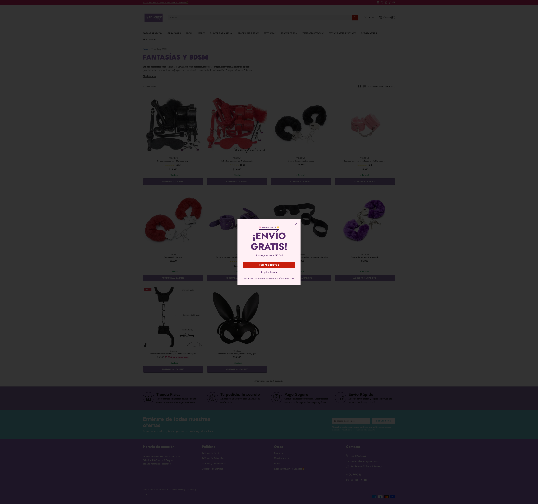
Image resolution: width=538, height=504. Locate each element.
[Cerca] (296, 223)
